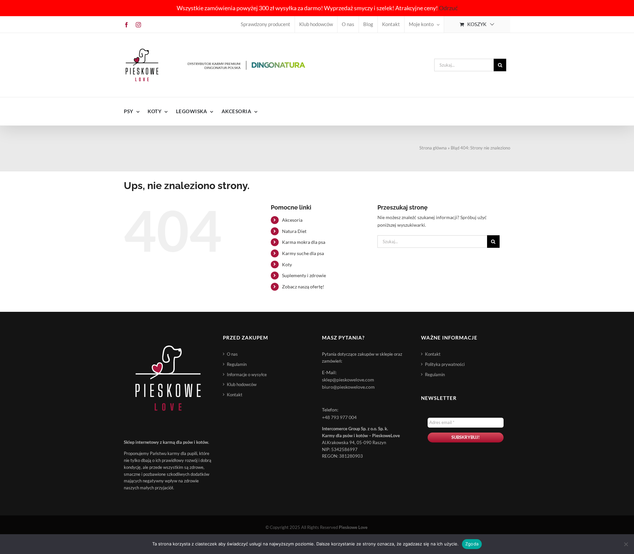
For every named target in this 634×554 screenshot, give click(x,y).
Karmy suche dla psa (303, 253)
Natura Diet (294, 231)
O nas (232, 354)
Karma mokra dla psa (303, 242)
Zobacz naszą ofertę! (303, 286)
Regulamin (237, 364)
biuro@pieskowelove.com (348, 387)
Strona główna (433, 147)
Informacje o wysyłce (247, 374)
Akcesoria (292, 220)
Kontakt (234, 394)
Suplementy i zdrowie (304, 275)
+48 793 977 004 (339, 417)
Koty (287, 264)
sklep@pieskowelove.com (348, 379)
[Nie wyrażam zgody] (625, 544)
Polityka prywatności (445, 364)
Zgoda (471, 543)
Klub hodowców (242, 384)
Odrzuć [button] (448, 8)
